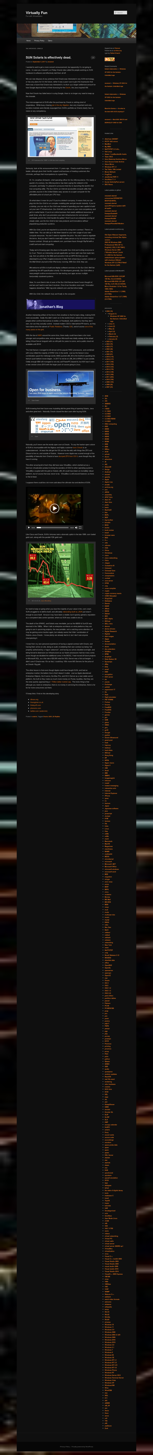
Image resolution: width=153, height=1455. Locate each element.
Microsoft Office (110, 866)
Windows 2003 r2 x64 (112, 1335)
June (112, 326)
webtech (108, 1297)
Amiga (107, 469)
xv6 (106, 1418)
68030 (107, 434)
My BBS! (108, 146)
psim (106, 1056)
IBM (106, 773)
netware (107, 940)
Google (107, 732)
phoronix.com (35, 708)
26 (93, 57)
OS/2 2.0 (108, 993)
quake (107, 1069)
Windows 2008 (110, 1337)
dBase (107, 608)
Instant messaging (111, 785)
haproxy (108, 745)
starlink (107, 1162)
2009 (110, 382)
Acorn (107, 456)
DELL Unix (109, 623)
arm (106, 489)
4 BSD (107, 408)
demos (107, 626)
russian (107, 1087)
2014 (110, 369)
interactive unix (110, 788)
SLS (106, 1119)
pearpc (107, 1028)
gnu (106, 727)
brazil (107, 532)
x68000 (107, 1403)
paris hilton (109, 995)
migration (108, 877)
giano (107, 722)
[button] (54, 508)
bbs (106, 512)
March (112, 334)
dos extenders (110, 649)
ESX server (109, 677)
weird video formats (112, 1299)
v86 (106, 1223)
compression (109, 575)
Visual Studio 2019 (112, 1271)
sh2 (106, 1102)
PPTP (107, 1041)
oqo (106, 978)
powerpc (108, 1038)
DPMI (107, 654)
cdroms (107, 545)
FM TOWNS (109, 699)
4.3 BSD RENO (110, 419)
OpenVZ (108, 975)
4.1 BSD (108, 411)
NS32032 (108, 958)
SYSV (107, 1180)
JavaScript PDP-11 (111, 177)
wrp (106, 1393)
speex (107, 1152)
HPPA (107, 760)
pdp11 (107, 1023)
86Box (107, 449)
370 (106, 401)
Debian (107, 613)
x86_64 (107, 1405)
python (107, 1059)
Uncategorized (110, 1210)
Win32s (107, 1317)
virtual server (109, 1243)
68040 (107, 436)
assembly (108, 494)
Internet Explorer (111, 793)
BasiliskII (108, 510)
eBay (106, 664)
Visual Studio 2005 (112, 1264)
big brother (109, 520)
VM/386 (107, 1276)
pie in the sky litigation (60, 105)
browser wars (110, 535)
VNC (106, 1286)
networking (109, 942)
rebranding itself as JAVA (72, 611)
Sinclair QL (109, 1112)
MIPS (107, 889)
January (113, 339)
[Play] (29, 527)
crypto (107, 591)
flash (106, 694)
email (107, 669)
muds (107, 912)
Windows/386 (110, 1385)
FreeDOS (108, 710)
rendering (108, 1081)
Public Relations (56, 326)
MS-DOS (108, 902)
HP (106, 758)
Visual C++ (109, 1256)
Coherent (108, 568)
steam (107, 1165)
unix (106, 1213)
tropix (107, 1203)
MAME (107, 851)
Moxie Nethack (110, 172)
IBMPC (107, 775)
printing (108, 1046)
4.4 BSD (108, 421)
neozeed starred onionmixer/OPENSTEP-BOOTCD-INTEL (114, 198)
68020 (107, 431)
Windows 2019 (110, 1342)
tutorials (108, 1205)
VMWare (108, 1284)
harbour (108, 748)
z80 (106, 1423)
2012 (110, 374)
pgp (106, 1031)
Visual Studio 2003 (112, 1261)
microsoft (108, 861)
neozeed (51, 62)
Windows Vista (110, 1380)
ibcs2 (107, 770)
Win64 (107, 1319)
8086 (106, 446)
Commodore (109, 573)
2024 (109, 344)
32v (106, 398)
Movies (107, 897)
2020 (109, 354)
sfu (106, 1099)
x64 (106, 1400)
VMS (106, 1281)
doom (107, 646)
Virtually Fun (36, 12)
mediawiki (108, 854)
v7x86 (107, 1221)
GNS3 (107, 725)
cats (106, 542)
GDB (106, 720)
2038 (106, 396)
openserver (109, 970)
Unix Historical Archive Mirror (116, 159)
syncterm (108, 1175)
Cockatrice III (109, 565)
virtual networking (111, 1236)
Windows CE (109, 1357)
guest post (108, 740)
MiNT (107, 887)
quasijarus (108, 1071)
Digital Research (111, 631)
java (106, 811)
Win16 (107, 1312)
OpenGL (108, 968)
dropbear (108, 656)
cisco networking (111, 558)
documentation (110, 644)
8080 (106, 444)
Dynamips (108, 661)
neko (106, 925)
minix (107, 884)
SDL (106, 1094)
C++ (106, 540)
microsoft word (110, 872)
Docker (107, 641)
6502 (106, 426)
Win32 (107, 1314)
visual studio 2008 (111, 1266)
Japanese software (111, 808)
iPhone (107, 796)
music (107, 917)
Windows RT (109, 1372)
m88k (107, 836)
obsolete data (110, 960)
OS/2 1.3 (108, 990)
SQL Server (109, 1155)
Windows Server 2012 (113, 1375)
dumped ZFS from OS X (68, 456)
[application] (54, 508)
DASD (107, 606)
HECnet (107, 753)
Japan (107, 806)
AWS (40, 335)
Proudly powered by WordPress (82, 1447)
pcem (107, 1018)
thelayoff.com (35, 705)
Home (28, 40)
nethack (107, 937)
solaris (34, 716)
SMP (106, 1122)
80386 (107, 441)
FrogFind (108, 174)
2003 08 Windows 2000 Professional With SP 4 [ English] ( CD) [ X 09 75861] (115, 244)
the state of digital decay (114, 1190)
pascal (107, 1001)
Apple (107, 479)
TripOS (107, 1200)
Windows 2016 (110, 1340)
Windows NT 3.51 (111, 1365)
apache (107, 477)
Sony (107, 1132)
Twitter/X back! (115, 53)
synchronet (109, 1173)
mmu (107, 892)
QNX (106, 1066)
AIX (106, 464)
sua (106, 1167)
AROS (107, 492)
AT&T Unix (108, 497)
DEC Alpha (109, 618)
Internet (107, 791)
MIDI (106, 874)
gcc (106, 717)
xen (106, 1408)
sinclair (107, 1109)
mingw (107, 879)
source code (109, 1137)
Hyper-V (108, 765)
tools (106, 1193)
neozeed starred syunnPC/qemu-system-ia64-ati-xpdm (115, 205)
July (111, 324)
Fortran (107, 702)
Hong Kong (109, 755)
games (107, 715)
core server (109, 580)
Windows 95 (109, 1355)
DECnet (107, 621)
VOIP (107, 1289)
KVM (106, 818)
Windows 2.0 (109, 1329)
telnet (107, 1188)
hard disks (108, 750)
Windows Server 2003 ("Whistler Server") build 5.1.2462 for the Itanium (114, 252)
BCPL (107, 515)
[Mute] (76, 527)
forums (107, 704)
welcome (108, 1302)
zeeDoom (108, 1426)
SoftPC (107, 1127)
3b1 (106, 406)
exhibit (107, 687)
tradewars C (109, 1195)
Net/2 (106, 930)
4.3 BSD (108, 416)
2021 (109, 351)
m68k (107, 834)
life (106, 823)
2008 (109, 384)
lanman (107, 821)
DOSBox (108, 651)
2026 (109, 311)
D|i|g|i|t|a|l (108, 598)
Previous (108, 1044)
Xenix (107, 1410)
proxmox (108, 1049)
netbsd (107, 935)
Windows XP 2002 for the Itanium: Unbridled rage (115, 72)
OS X (107, 983)
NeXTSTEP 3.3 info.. (112, 149)
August (113, 313)
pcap (106, 1011)
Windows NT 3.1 (111, 167)
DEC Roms (109, 184)
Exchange (108, 684)
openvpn (108, 973)
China (107, 550)
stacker (107, 1157)
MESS (107, 856)
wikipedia (108, 1307)
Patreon (117, 48)
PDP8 (107, 1026)
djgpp (107, 639)
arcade (107, 484)
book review (109, 530)
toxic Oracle (77, 447)
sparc (107, 1150)
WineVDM (108, 1390)
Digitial (107, 634)
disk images (109, 636)
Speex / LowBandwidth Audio (116, 154)
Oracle (45, 716)
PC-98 (107, 1006)
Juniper (107, 816)
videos (107, 1233)
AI (105, 462)
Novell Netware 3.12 (112, 955)
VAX (106, 1226)
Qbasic (107, 1061)
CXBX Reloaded (110, 596)
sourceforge (109, 1140)
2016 (110, 364)
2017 (110, 362)
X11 (106, 1398)
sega (106, 1097)
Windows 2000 (110, 1332)
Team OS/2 (109, 156)
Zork (106, 1428)
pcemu (107, 1021)
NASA (107, 922)
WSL (106, 1395)
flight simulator (110, 697)
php (106, 1033)
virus (106, 1254)
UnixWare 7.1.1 (110, 179)
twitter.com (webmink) (39, 711)
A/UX (106, 451)
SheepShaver (110, 1104)
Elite (106, 667)
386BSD (107, 403)
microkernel (109, 859)
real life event (110, 1079)
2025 (109, 341)
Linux (107, 829)
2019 (110, 356)
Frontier (108, 712)
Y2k (106, 1421)
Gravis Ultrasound (111, 737)
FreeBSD (108, 707)
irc (106, 801)
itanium (107, 803)
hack (106, 742)
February (113, 336)
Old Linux (108, 151)
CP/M (107, 583)
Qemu (50, 40)
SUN (50, 716)
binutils (107, 522)
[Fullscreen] (80, 527)
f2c (106, 692)
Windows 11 (109, 1327)
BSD (106, 537)
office (107, 963)
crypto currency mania (113, 593)
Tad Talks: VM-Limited (113, 169)
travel (107, 1198)
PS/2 (106, 1054)
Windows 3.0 (109, 1345)
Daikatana (108, 601)
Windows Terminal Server (114, 1378)
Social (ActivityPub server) (114, 182)
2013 (110, 372)
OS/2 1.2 (108, 988)
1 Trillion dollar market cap (60, 681)
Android (108, 472)
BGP (106, 517)
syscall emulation (111, 1178)
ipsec (107, 798)
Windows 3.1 (109, 1347)
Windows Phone (111, 1370)
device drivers (110, 629)
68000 (107, 429)
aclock (107, 454)
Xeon (107, 1413)
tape (106, 1183)
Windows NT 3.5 (111, 1362)
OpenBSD (108, 965)
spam (107, 1147)
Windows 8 (109, 1352)
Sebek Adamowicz (111, 69)
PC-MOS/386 (109, 1008)
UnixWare (108, 1216)
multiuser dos (110, 915)
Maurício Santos (110, 108)
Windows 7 (109, 1350)
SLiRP (107, 1117)
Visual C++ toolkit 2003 (113, 1259)
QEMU (107, 1064)
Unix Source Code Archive (114, 161)
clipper (107, 563)
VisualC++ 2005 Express (114, 1274)
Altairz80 (108, 467)
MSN (106, 904)
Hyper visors (109, 763)
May (111, 329)
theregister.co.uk (36, 702)
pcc (106, 1013)
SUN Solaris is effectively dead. (48, 57)
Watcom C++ (109, 1294)
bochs (107, 527)
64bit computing (111, 424)
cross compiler (110, 588)
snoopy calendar (111, 1124)
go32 (106, 730)
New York (108, 945)
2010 (110, 379)
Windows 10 (109, 1324)
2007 (109, 387)
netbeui (107, 932)
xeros (107, 1416)
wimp (107, 1309)
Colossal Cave (110, 570)
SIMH (107, 1107)
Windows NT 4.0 (111, 1367)
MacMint (108, 144)
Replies (56, 716)
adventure (108, 459)
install (107, 783)
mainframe (109, 849)
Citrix (107, 560)
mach (107, 839)
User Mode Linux (111, 1218)
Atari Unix (108, 502)
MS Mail (108, 899)
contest (107, 578)
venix (107, 1231)
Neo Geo (108, 927)
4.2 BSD (108, 413)
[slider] (52, 527)
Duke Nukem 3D (110, 659)
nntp (106, 952)
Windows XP (109, 1383)
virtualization (109, 1251)
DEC (106, 616)
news (107, 947)
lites (106, 831)
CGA (106, 548)
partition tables (110, 998)
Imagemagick (110, 778)
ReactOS (108, 1076)
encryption (109, 674)
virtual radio (109, 1241)
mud (106, 909)
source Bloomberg (46, 601)
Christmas (108, 553)
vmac (107, 1279)
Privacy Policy (39, 40)
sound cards (109, 1135)
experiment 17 (110, 689)
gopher (107, 735)
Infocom (108, 780)
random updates (111, 1074)
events (107, 682)
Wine (106, 1388)
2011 (110, 377)
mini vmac (108, 882)
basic (107, 507)
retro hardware (110, 1084)
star (106, 1160)
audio (107, 505)
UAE (106, 1208)
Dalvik (68, 87)
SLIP (106, 1114)
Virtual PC (108, 1238)
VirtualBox (108, 1248)
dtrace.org (34, 699)
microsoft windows (112, 869)
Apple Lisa (109, 482)
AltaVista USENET (111, 139)
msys (107, 907)
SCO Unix (108, 1089)
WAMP (107, 1291)
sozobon (108, 1142)
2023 (109, 346)
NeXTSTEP (109, 950)
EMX (106, 672)
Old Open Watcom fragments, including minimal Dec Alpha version (116, 237)
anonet (107, 474)
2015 (110, 367)
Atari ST (108, 499)
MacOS (107, 844)
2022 (109, 349)
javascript (108, 813)
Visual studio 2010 (111, 1269)
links (106, 826)
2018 (110, 359)
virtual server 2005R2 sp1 (114, 1246)
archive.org (118, 50)
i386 (106, 768)
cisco (107, 555)
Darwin (107, 603)
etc (106, 679)
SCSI (106, 1092)
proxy (107, 1051)
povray (107, 1036)
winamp (108, 1322)
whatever (108, 1304)
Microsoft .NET (110, 864)
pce (106, 1016)
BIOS (107, 525)
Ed (71, 326)
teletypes (108, 1185)
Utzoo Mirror (109, 164)
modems (108, 894)
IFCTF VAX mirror (111, 141)
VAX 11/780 (109, 1228)
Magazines (109, 846)
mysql (107, 920)
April (112, 331)
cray (106, 586)
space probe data (111, 1145)
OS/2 (106, 985)
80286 (107, 439)
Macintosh (108, 841)
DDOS (107, 611)
